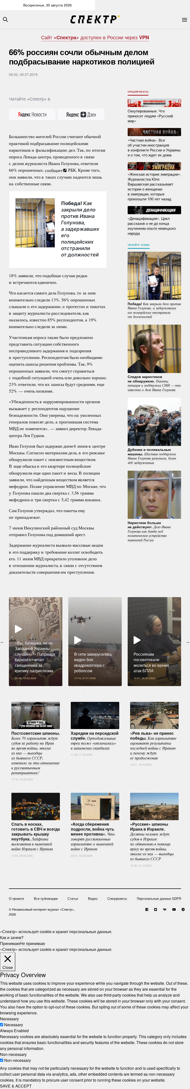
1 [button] (83, 689)
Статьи (73, 898)
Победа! (80, 229)
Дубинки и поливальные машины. (152, 456)
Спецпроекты (138, 91)
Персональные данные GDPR (159, 898)
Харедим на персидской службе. (95, 740)
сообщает (54, 170)
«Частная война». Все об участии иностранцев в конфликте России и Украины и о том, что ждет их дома (154, 147)
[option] (35, 641)
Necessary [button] (9, 1019)
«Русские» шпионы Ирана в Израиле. (152, 841)
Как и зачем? (12, 937)
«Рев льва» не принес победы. (153, 745)
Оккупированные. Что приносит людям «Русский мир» (150, 115)
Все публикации (46, 898)
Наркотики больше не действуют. (149, 531)
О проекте (16, 898)
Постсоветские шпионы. (35, 752)
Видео (92, 898)
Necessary (13, 1024)
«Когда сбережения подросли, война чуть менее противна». (93, 836)
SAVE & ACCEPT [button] (16, 1086)
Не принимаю (32, 943)
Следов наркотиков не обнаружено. (154, 383)
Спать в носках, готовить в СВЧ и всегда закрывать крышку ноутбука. (35, 836)
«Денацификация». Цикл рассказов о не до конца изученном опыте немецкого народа (152, 225)
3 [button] (98, 689)
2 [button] (91, 689)
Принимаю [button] (10, 943)
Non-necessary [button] (13, 1054)
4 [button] (106, 689)
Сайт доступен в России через (95, 37)
